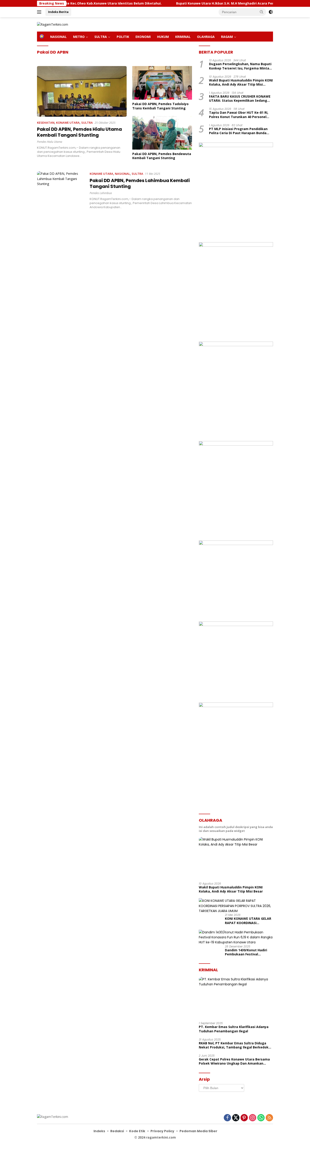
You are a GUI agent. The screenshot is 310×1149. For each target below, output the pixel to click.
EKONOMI (143, 37)
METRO (79, 37)
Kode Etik (137, 1131)
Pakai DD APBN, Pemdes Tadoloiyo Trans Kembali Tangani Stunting (160, 106)
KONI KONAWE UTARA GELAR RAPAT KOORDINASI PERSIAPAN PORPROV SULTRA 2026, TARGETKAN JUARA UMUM (248, 921)
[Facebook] (227, 1118)
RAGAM (227, 37)
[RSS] (269, 1118)
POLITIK (123, 37)
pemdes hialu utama (49, 142)
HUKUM (163, 37)
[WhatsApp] (261, 1118)
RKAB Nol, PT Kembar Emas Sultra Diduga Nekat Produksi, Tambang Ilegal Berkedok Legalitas (233, 1045)
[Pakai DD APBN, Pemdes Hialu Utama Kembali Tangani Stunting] (82, 91)
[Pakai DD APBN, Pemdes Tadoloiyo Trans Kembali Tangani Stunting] (162, 83)
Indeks (99, 1131)
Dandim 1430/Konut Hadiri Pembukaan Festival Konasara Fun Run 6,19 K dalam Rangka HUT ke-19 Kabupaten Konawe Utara (246, 952)
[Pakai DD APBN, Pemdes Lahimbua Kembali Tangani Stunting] (61, 190)
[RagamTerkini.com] (52, 24)
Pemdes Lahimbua (101, 193)
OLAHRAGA (206, 37)
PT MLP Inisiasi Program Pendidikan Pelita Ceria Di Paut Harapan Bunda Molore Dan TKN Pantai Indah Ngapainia (238, 131)
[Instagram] (252, 1118)
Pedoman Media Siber (198, 1131)
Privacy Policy (162, 1131)
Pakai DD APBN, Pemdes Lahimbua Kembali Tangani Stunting (140, 183)
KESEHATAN (45, 123)
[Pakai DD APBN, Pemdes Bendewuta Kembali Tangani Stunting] (162, 133)
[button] (261, 11)
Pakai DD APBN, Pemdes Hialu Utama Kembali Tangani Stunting (79, 132)
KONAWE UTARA (68, 123)
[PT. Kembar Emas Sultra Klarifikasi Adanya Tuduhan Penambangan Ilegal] (236, 997)
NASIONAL (58, 37)
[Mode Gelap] (270, 12)
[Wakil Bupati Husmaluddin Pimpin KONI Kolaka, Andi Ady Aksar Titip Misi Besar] (236, 858)
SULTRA (100, 37)
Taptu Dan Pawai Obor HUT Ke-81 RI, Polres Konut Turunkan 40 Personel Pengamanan (238, 115)
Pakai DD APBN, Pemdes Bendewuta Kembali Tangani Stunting (161, 156)
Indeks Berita (58, 12)
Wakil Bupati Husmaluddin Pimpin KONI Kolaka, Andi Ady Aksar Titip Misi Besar (241, 82)
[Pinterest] (244, 1118)
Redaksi (117, 1131)
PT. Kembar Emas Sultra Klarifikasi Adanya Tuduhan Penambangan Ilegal (233, 1029)
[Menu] (40, 12)
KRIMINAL (183, 37)
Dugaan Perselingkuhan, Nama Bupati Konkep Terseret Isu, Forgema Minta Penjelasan (240, 66)
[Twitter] (235, 1118)
